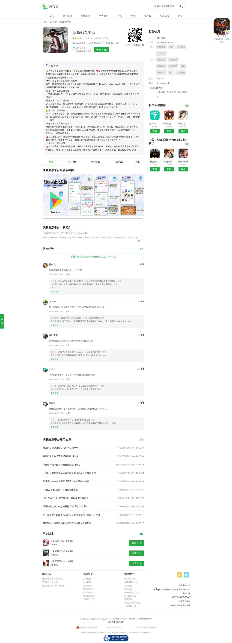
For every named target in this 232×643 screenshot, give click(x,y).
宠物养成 (161, 53)
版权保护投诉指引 (132, 592)
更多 (141, 249)
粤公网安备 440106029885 (88, 627)
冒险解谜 (161, 66)
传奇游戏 (181, 46)
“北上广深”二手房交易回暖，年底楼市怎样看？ (66, 497)
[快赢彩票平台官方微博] (179, 574)
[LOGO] (50, 6)
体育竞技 (173, 66)
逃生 (171, 72)
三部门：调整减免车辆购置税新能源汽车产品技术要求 (69, 472)
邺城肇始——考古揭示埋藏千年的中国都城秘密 (66, 481)
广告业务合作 (89, 592)
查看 (154, 131)
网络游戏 (173, 59)
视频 (138, 162)
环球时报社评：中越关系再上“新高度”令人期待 (66, 506)
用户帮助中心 (130, 578)
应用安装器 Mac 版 (50, 582)
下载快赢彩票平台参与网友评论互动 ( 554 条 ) (93, 256)
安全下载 (101, 49)
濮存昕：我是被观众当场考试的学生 (60, 447)
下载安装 (104, 38)
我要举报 (128, 599)
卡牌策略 (161, 59)
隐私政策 (159, 87)
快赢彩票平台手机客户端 (52, 578)
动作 (171, 46)
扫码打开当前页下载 (134, 44)
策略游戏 (161, 72)
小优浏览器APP (183, 123)
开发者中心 (88, 585)
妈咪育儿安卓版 (155, 123)
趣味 (183, 66)
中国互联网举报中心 (132, 602)
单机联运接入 (89, 599)
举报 (2, 321)
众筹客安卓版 (169, 123)
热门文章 (95, 162)
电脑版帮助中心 (131, 582)
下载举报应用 (130, 605)
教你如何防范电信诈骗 (180, 605)
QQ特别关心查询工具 (169, 161)
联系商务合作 (89, 588)
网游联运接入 (89, 595)
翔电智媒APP (155, 161)
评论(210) (72, 162)
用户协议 (128, 585)
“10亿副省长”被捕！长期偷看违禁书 (60, 489)
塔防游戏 (161, 46)
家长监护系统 (130, 595)
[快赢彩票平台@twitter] (186, 574)
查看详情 (136, 543)
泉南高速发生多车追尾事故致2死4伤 (60, 456)
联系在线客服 (184, 601)
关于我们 (87, 578)
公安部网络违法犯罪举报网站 (146, 627)
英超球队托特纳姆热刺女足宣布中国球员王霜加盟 (67, 523)
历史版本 (119, 162)
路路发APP (183, 161)
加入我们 (87, 582)
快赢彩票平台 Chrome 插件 (53, 585)
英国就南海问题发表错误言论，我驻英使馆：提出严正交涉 (71, 514)
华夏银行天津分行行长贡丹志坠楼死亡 (61, 464)
